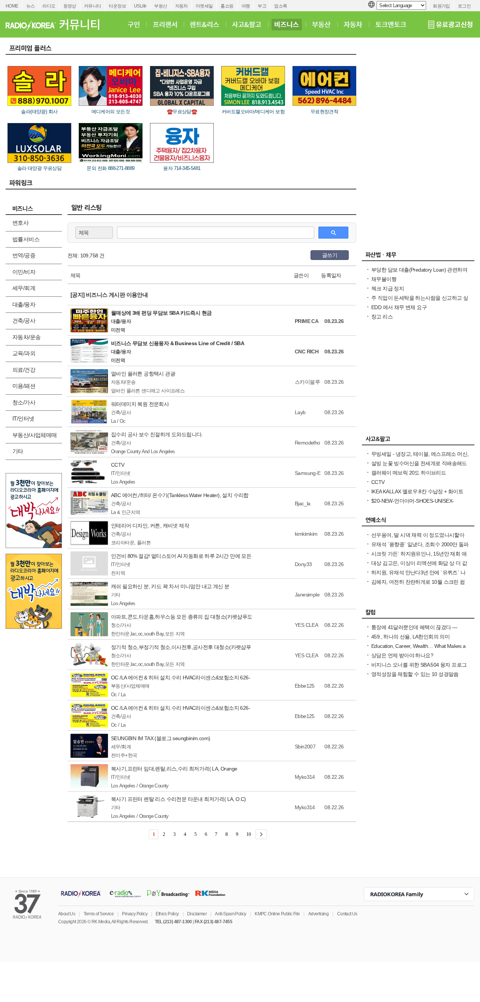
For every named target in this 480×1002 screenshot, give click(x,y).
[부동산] (321, 24)
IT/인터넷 (23, 418)
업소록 (280, 6)
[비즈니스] (286, 24)
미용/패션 (23, 386)
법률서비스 (25, 239)
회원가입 (441, 6)
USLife (140, 6)
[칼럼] (418, 614)
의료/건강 (23, 370)
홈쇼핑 (226, 6)
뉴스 (30, 6)
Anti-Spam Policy (230, 913)
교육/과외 (23, 353)
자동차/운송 (26, 337)
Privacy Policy (134, 913)
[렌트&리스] (204, 24)
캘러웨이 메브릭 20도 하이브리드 (408, 473)
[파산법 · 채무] (418, 256)
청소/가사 (23, 402)
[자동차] (353, 24)
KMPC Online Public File (277, 913)
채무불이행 (383, 279)
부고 (262, 6)
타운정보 (117, 6)
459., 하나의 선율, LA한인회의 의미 (410, 637)
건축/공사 (23, 320)
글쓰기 (329, 255)
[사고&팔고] (247, 24)
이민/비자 (23, 272)
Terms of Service (99, 913)
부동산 (160, 6)
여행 (246, 6)
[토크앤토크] (390, 24)
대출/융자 (23, 304)
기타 (17, 451)
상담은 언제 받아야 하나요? (402, 655)
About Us (66, 913)
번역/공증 (23, 255)
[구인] (134, 24)
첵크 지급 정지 (387, 288)
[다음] (261, 834)
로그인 (464, 6)
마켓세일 (204, 6)
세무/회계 (23, 288)
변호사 (20, 222)
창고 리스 (382, 317)
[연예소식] (418, 522)
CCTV (378, 482)
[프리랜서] (164, 24)
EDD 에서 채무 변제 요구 (399, 307)
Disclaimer (197, 913)
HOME (12, 6)
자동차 (181, 6)
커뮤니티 (92, 6)
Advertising (318, 913)
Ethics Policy (167, 913)
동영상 (69, 6)
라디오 (48, 6)
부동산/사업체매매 (34, 435)
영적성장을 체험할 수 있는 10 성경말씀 (415, 674)
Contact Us (347, 913)
